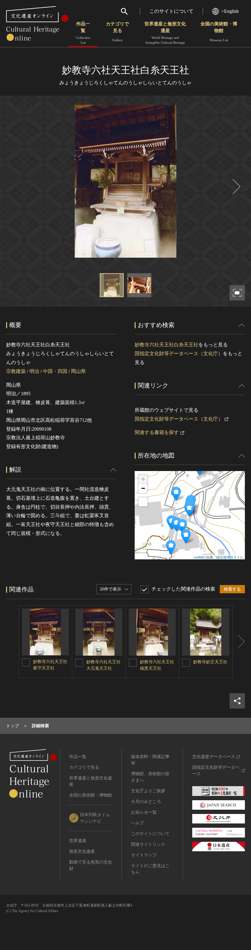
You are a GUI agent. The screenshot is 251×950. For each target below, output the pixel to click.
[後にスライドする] (236, 186)
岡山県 (78, 371)
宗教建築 (16, 371)
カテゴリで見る (117, 31)
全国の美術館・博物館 (218, 31)
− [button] (143, 488)
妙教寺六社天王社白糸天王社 (166, 344)
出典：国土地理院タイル (224, 556)
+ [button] (143, 479)
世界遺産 (77, 840)
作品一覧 (83, 32)
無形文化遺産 (82, 851)
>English (230, 11)
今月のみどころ (146, 801)
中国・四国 (55, 371)
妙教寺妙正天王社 (210, 662)
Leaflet (198, 556)
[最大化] (143, 501)
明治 (34, 371)
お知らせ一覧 (144, 812)
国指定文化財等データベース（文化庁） (179, 353)
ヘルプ (137, 823)
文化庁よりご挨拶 (148, 791)
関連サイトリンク (148, 844)
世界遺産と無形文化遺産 (165, 32)
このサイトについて (171, 11)
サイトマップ (144, 855)
